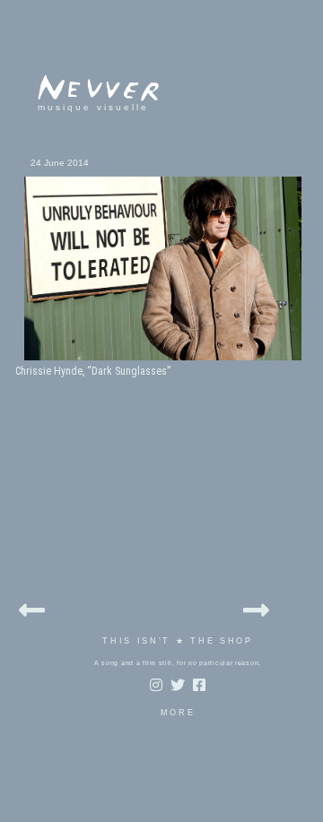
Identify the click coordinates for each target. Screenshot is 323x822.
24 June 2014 (60, 163)
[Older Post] (256, 607)
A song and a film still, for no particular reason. (177, 663)
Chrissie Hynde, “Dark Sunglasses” (92, 371)
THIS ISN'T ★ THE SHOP (177, 640)
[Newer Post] (32, 607)
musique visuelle (93, 107)
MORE (178, 712)
